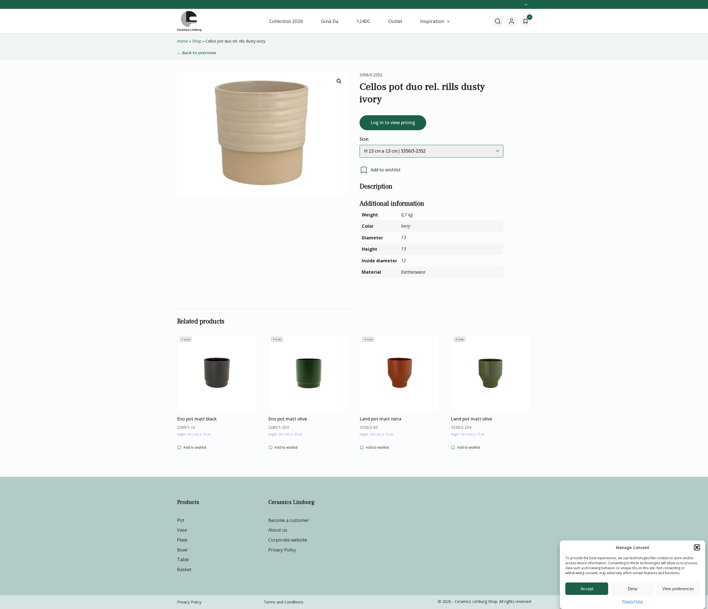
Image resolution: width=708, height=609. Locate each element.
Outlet (395, 21)
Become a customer (288, 520)
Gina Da (330, 21)
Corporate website (287, 540)
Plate (182, 540)
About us (277, 530)
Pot (180, 520)
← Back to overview (196, 52)
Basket (184, 569)
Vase (182, 530)
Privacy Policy (632, 601)
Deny (632, 588)
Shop (196, 41)
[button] (697, 547)
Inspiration (432, 21)
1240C (363, 21)
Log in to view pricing (393, 122)
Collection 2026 (286, 21)
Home (182, 41)
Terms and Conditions (283, 602)
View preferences (678, 588)
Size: (364, 139)
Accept (587, 588)
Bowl (182, 550)
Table (183, 559)
